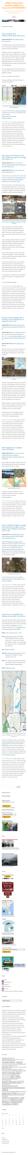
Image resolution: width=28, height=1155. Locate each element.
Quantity (23, 122)
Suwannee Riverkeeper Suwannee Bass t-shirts (8, 933)
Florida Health (14, 588)
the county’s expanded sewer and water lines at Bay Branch (13, 741)
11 (5, 1120)
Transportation (8, 421)
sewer (13, 506)
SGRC (6, 123)
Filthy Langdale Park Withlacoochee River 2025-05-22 (13, 35)
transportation (21, 430)
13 (12, 1120)
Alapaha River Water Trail (10, 1059)
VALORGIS (9, 142)
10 (2, 1120)
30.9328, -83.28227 (9, 649)
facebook (8, 668)
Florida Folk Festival (21, 111)
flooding (11, 425)
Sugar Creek (16, 136)
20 (12, 1122)
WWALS (17, 603)
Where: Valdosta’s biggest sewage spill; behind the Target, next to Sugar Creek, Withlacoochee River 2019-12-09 (14, 528)
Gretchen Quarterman (19, 127)
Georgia (4, 72)
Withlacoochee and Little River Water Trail (11, 601)
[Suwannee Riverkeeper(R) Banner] (19, 967)
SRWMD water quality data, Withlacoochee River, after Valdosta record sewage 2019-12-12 (13, 536)
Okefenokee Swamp (7, 1074)
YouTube (6, 988)
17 (2, 1122)
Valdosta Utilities (21, 138)
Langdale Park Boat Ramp (8, 129)
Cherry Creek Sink (6, 762)
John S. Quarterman (9, 1069)
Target (20, 597)
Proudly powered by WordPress (8, 1152)
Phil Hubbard (9, 766)
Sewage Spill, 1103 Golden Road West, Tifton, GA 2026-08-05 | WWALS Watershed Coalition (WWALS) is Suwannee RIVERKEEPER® (14, 1019)
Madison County (15, 592)
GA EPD (13, 289)
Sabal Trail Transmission (10, 1079)
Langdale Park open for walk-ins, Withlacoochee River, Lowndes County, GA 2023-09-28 (13, 456)
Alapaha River (8, 1058)
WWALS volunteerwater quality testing (7, 821)
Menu (14, 16)
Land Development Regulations (14, 502)
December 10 (18, 579)
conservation (21, 125)
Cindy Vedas (14, 125)
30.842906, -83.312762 (17, 545)
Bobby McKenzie (9, 423)
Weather (20, 123)
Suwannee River (10, 1086)
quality (20, 131)
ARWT (4, 1060)
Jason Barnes (14, 291)
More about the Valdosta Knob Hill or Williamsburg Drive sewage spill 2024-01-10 (14, 157)
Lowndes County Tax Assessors (18, 293)
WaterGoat (21, 302)
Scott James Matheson (19, 295)
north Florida (15, 131)
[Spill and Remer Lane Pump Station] (14, 572)
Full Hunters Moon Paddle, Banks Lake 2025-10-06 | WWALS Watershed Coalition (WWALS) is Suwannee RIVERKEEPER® (14, 1045)
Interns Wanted (6, 796)
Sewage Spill (4, 297)
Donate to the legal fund (8, 916)
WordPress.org (5, 1143)
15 (19, 1120)
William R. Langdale (6, 512)
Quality (18, 122)
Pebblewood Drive (6, 295)
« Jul (3, 1128)
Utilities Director (8, 432)
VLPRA (12, 123)
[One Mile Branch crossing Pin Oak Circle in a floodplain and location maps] (14, 376)
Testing (9, 123)
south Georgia (19, 133)
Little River (6, 1070)
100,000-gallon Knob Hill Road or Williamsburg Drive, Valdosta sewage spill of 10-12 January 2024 (13, 179)
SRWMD (14, 1083)
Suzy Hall (15, 430)
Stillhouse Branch (9, 136)
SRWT (19, 1083)
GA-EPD (18, 286)
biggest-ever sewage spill (13, 542)
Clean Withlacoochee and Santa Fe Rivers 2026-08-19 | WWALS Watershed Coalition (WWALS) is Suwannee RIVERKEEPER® (14, 1038)
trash (12, 299)
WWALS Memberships (8, 809)
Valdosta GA (14, 138)
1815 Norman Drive (9, 586)
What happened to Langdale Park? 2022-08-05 (12, 449)
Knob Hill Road (21, 291)
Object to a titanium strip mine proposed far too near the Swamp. (11, 848)
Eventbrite (4, 979)
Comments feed (5, 1141)
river (10, 595)
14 (16, 1120)
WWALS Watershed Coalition (18, 144)
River (3, 123)
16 (23, 1120)
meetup (13, 668)
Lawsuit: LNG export (7, 900)
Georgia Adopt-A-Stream (7, 127)
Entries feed (4, 1139)
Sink (13, 760)
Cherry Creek (8, 125)
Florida (9, 72)
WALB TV (4, 434)
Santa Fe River (6, 1080)
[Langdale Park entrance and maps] (14, 486)
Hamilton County (18, 590)
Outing (3, 760)
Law (22, 286)
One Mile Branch (20, 427)
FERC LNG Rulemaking (8, 853)
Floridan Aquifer (6, 1065)
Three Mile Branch (6, 299)
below (13, 405)
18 (5, 1122)
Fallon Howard (5, 425)
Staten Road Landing (11, 636)
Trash (9, 287)
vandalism (9, 302)
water (22, 510)
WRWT (7, 775)
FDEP (10, 1064)
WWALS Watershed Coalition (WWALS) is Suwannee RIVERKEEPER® (14, 5)
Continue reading (7, 118)
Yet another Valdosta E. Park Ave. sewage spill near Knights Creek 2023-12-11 (14, 338)
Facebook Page (7, 982)
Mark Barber (22, 592)
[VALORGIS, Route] (14, 732)
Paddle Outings (6, 800)
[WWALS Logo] (8, 967)
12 (9, 1120)
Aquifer (15, 758)
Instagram (6, 984)
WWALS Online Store (7, 937)
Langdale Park (5, 293)
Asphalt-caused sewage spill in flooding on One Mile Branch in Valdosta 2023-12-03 (13, 319)
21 (16, 1122)
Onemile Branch (12, 593)
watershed (17, 599)
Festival (14, 1064)
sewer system (9, 133)
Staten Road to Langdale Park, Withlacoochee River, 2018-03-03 (13, 615)
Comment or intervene (8, 866)
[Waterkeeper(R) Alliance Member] (6, 970)
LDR (20, 504)
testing (9, 138)
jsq (11, 146)
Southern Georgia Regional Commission (11, 135)
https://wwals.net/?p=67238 (9, 116)
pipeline (5, 1075)
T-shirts (4, 919)
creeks (14, 122)
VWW (16, 123)
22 (19, 1122)
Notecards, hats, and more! (9, 944)
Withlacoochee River (6, 144)
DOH (6, 588)
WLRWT (19, 306)
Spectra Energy (6, 1083)
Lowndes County (14, 764)
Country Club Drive (6, 289)
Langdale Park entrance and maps (14, 488)
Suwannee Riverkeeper (20, 297)
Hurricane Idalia (5, 427)
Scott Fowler (14, 595)
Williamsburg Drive (6, 304)
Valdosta (15, 432)
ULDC (14, 508)
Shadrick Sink (18, 753)
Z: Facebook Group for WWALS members (13, 991)
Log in (3, 1137)
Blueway (19, 758)
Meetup (9, 986)
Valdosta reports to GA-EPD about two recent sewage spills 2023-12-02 (13, 326)
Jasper (9, 592)
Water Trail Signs (6, 881)
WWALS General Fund (8, 875)
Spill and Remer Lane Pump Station (14, 573)
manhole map (8, 131)
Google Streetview (17, 425)
